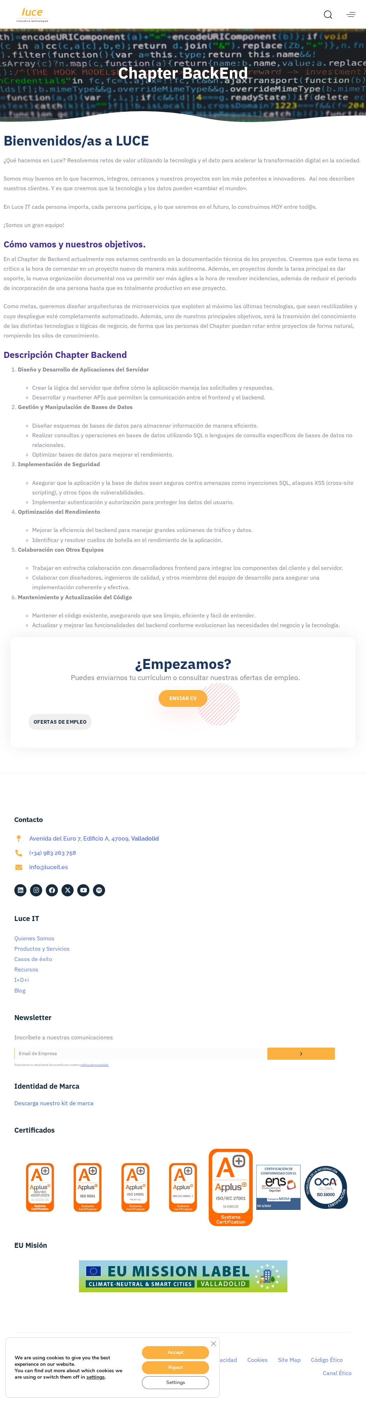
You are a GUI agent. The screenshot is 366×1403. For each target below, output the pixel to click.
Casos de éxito (33, 959)
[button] (329, 14)
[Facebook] (52, 890)
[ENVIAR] (301, 1054)
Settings (175, 1382)
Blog (19, 990)
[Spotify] (99, 890)
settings (95, 1377)
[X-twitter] (67, 890)
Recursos (26, 969)
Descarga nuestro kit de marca (54, 1103)
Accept (175, 1352)
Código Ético (327, 1359)
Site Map (289, 1359)
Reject (175, 1367)
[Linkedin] (20, 890)
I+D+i (21, 979)
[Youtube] (83, 890)
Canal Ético (337, 1373)
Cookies (257, 1359)
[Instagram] (36, 890)
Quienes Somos (34, 938)
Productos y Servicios (42, 948)
